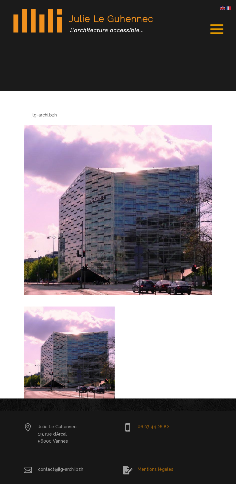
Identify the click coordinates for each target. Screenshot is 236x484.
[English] (223, 8)
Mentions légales (155, 469)
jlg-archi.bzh (44, 114)
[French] (228, 8)
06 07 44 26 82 (153, 426)
